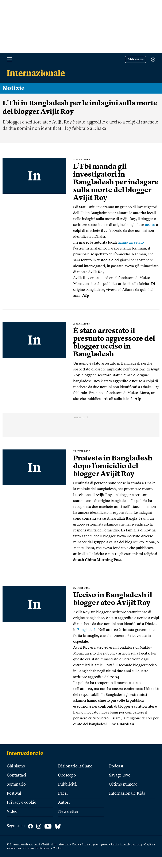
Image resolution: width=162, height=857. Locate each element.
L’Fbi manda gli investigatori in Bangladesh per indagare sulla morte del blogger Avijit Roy (115, 182)
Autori (64, 803)
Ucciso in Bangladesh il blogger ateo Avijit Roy (112, 599)
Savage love (119, 775)
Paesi (63, 793)
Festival (14, 793)
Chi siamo (16, 766)
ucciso (150, 225)
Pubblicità (67, 784)
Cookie (57, 848)
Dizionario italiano (75, 766)
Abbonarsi (135, 59)
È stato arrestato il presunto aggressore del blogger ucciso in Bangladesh (114, 342)
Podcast (116, 766)
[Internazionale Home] (26, 753)
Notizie (14, 88)
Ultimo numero (123, 784)
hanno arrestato (131, 242)
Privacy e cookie (21, 803)
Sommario (16, 784)
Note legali (43, 848)
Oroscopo (67, 775)
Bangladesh (86, 630)
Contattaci (16, 775)
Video (12, 812)
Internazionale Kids (127, 793)
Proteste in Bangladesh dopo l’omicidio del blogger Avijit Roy (112, 466)
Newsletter (68, 812)
